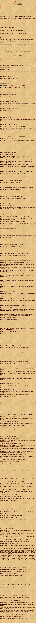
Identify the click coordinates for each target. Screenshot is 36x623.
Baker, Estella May (3, 87)
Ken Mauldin (7, 162)
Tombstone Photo (23, 133)
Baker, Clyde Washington (4, 83)
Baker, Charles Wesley (4, 85)
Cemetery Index (19, 4)
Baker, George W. (3, 92)
